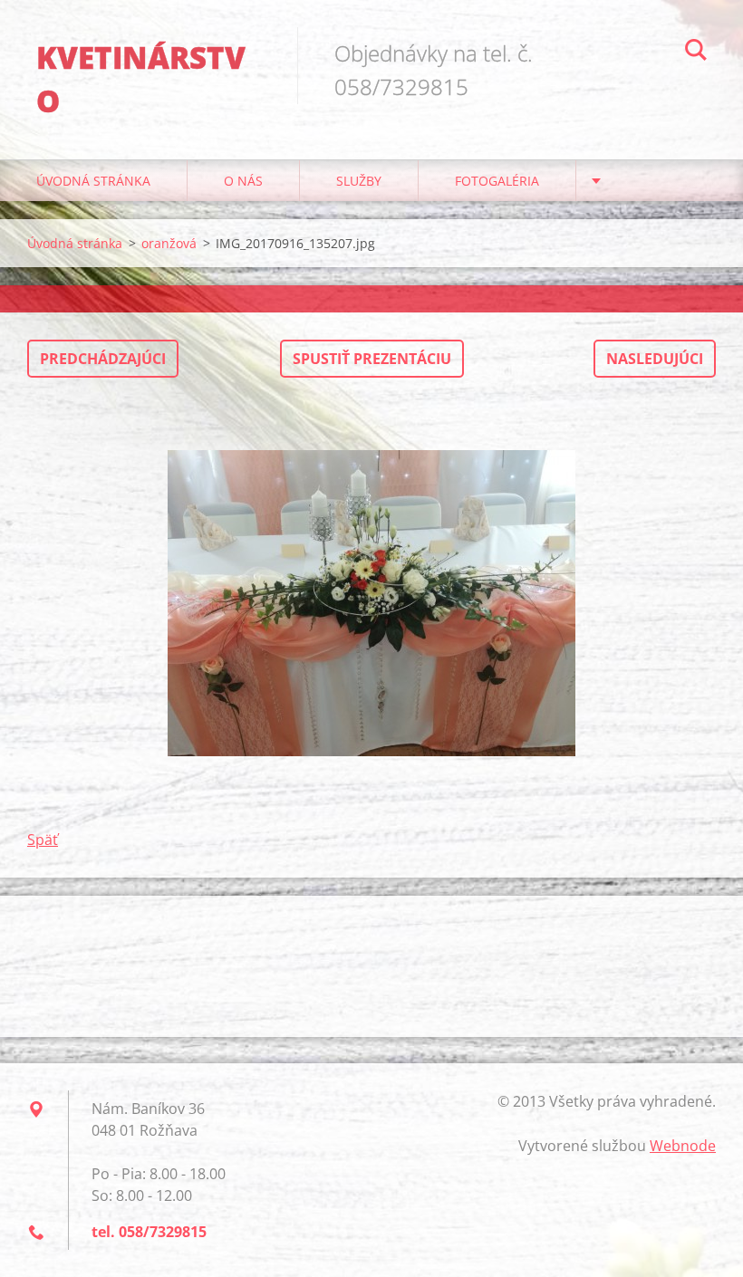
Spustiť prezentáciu (372, 359)
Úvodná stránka (93, 180)
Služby (358, 180)
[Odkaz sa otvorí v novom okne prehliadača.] (371, 603)
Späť (42, 840)
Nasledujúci (654, 359)
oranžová (169, 243)
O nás (243, 180)
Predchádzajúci (103, 359)
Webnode (683, 1146)
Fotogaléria (497, 180)
